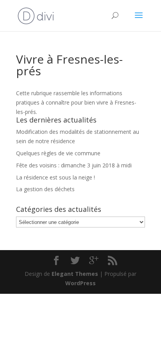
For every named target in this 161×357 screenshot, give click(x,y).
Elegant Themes (75, 273)
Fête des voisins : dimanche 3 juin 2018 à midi (74, 165)
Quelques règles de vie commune (58, 153)
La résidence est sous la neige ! (55, 177)
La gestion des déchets (45, 189)
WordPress (80, 283)
